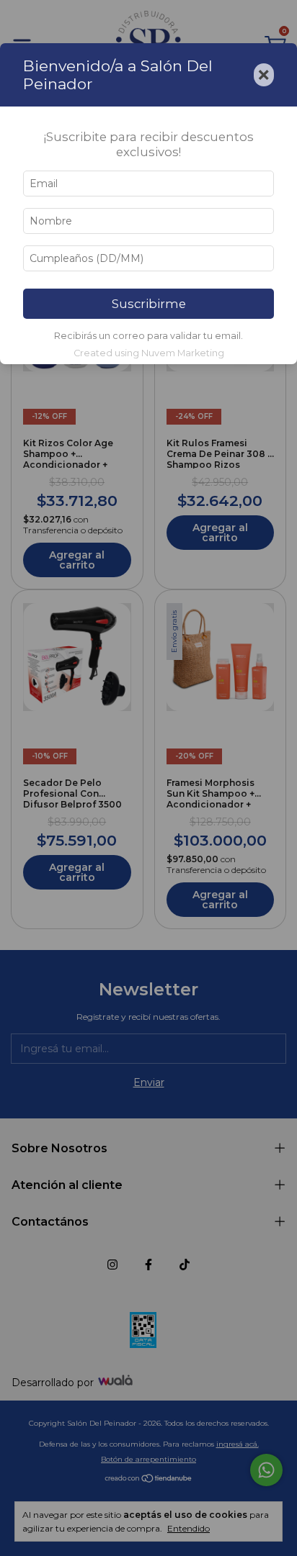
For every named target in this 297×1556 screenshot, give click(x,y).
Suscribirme (149, 304)
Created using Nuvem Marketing (149, 353)
